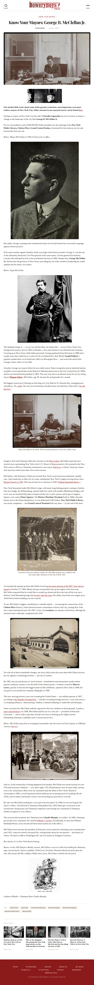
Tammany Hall (26, 911)
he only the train (43, 595)
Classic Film (24, 908)
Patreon (60, 970)
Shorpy (14, 726)
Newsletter (76, 970)
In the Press (44, 970)
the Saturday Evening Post (25, 699)
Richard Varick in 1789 (13, 482)
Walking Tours (51, 973)
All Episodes (31, 967)
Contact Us (25, 970)
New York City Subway (69, 908)
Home (15, 967)
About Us (63, 967)
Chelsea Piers (14, 908)
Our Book (79, 967)
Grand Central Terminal (38, 908)
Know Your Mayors (47, 17)
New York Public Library (12, 911)
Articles (48, 967)
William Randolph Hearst (68, 482)
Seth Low (57, 467)
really (20, 386)
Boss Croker (54, 461)
